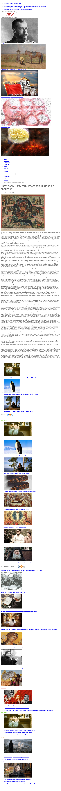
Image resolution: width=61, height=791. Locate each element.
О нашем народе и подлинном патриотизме (10, 156)
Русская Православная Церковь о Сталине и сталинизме (15, 4)
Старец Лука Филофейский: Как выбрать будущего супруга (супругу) (19, 611)
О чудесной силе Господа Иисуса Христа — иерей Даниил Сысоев (18, 545)
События (6, 168)
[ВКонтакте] (8, 415)
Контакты (6, 171)
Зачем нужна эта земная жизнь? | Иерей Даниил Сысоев (18, 411)
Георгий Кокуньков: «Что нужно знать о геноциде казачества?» (14, 69)
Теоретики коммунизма (5, 127)
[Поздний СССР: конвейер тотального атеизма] (18, 703)
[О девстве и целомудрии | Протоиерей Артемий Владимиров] (18, 777)
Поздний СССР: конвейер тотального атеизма (12, 3)
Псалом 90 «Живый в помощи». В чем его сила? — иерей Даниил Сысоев (20, 491)
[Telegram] (12, 415)
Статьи (5, 166)
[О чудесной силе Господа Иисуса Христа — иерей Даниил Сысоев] (18, 542)
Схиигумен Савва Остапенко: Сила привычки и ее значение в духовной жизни (21, 570)
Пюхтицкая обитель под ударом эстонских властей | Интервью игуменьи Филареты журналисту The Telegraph (25, 6)
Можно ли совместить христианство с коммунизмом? (12, 97)
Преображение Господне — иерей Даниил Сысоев (15, 527)
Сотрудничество (7, 176)
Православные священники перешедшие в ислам (14, 592)
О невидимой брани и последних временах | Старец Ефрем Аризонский (23, 377)
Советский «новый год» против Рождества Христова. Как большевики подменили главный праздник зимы (24, 7)
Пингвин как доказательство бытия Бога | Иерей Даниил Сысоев (21, 394)
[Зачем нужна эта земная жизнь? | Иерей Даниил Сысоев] (12, 409)
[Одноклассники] (10, 415)
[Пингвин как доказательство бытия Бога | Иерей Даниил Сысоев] (12, 392)
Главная (5, 159)
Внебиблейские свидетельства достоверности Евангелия (16, 757)
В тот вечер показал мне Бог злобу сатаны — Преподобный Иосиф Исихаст (20, 562)
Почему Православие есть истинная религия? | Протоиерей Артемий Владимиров (22, 783)
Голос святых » (7, 181)
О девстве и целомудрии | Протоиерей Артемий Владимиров (17, 779)
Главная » (6, 180)
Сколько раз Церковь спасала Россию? (12, 754)
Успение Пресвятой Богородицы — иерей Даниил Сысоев (16, 509)
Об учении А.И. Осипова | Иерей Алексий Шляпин (14, 781)
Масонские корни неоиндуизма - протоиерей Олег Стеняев (16, 668)
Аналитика (6, 161)
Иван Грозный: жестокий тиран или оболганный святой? (16, 759)
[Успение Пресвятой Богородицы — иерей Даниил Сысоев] (18, 507)
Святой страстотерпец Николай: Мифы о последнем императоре (14, 43)
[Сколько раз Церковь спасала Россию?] (18, 752)
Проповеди (6, 164)
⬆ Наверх (3, 787)
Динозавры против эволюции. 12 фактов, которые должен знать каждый (18, 9)
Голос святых (7, 163)
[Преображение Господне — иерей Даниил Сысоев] (18, 525)
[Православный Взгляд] (10, 17)
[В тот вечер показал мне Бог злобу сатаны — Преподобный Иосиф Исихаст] (18, 560)
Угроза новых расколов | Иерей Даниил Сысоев (13, 647)
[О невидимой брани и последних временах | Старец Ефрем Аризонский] (12, 375)
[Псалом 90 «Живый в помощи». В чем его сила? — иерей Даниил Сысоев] (18, 489)
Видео (5, 170)
